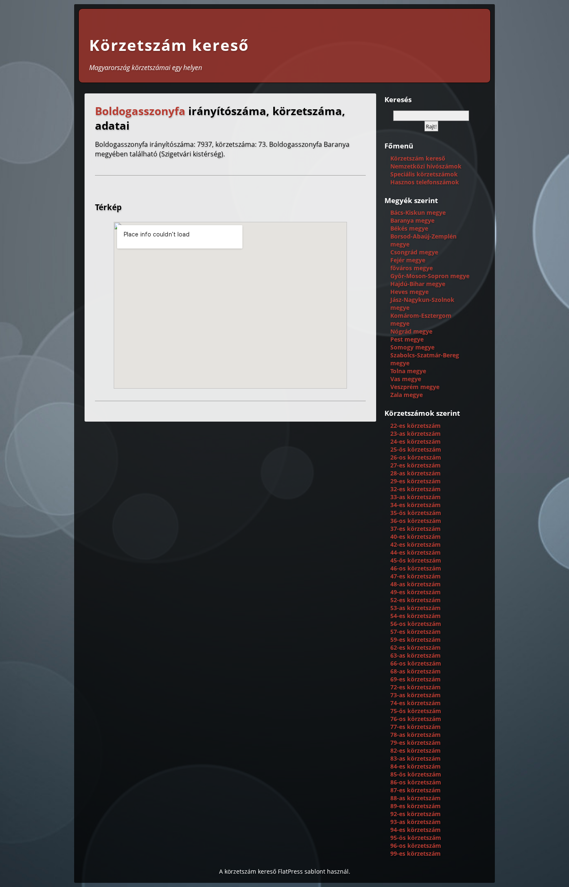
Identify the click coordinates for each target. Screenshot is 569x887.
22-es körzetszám (415, 426)
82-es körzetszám (415, 750)
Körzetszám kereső (169, 45)
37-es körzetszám (415, 529)
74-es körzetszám (415, 703)
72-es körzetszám (415, 687)
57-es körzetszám (415, 632)
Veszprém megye (414, 387)
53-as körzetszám (415, 608)
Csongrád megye (414, 252)
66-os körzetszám (415, 663)
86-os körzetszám (415, 782)
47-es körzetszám (415, 576)
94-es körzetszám (415, 830)
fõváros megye (411, 268)
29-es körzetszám (415, 481)
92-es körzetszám (415, 814)
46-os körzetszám (415, 568)
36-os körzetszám (415, 521)
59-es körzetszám (415, 639)
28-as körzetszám (415, 473)
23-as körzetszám (415, 433)
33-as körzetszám (415, 497)
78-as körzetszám (415, 735)
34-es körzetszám (415, 505)
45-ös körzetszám (415, 560)
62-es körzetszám (415, 647)
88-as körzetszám (415, 798)
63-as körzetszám (415, 655)
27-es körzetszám (415, 465)
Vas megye (405, 379)
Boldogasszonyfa (140, 111)
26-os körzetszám (415, 457)
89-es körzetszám (415, 806)
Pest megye (407, 339)
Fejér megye (407, 260)
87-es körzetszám (415, 790)
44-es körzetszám (415, 552)
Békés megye (409, 228)
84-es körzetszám (415, 766)
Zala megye (406, 395)
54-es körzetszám (415, 616)
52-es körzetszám (415, 600)
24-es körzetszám (415, 441)
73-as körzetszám (415, 695)
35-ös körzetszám (415, 513)
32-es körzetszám (415, 489)
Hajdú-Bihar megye (417, 284)
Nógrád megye (411, 331)
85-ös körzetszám (415, 774)
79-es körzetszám (415, 742)
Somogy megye (412, 347)
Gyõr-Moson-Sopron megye (429, 276)
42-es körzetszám (415, 544)
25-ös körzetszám (415, 449)
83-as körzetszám (415, 758)
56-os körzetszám (415, 624)
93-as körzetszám (415, 822)
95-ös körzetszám (415, 838)
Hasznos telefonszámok (424, 182)
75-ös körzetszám (415, 711)
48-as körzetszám (415, 584)
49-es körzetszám (415, 592)
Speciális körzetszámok (424, 174)
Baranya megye (412, 220)
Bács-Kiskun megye (418, 212)
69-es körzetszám (415, 679)
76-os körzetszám (415, 719)
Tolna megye (408, 371)
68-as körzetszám (415, 671)
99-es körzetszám (415, 853)
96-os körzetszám (415, 845)
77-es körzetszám (415, 727)
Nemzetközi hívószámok (426, 166)
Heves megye (409, 292)
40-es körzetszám (415, 536)
